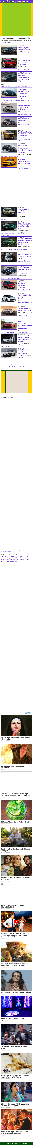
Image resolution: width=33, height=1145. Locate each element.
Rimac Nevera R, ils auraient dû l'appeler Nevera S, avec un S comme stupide (24, 77)
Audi (19, 53)
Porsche (3, 332)
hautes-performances (11, 86)
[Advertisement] (16, 19)
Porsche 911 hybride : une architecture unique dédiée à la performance (25, 325)
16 (12, 366)
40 (20, 366)
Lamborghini (4, 100)
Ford (19, 168)
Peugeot (19, 550)
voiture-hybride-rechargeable (12, 156)
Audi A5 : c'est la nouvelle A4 (23, 119)
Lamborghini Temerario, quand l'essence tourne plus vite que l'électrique (24, 93)
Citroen (20, 289)
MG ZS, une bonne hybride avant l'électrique (24, 62)
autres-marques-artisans (24, 260)
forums (17, 1143)
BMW (2, 233)
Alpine (19, 302)
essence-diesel (25, 124)
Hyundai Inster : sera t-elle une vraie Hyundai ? (25, 210)
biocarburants (27, 558)
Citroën (14, 550)
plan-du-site (9, 1143)
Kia (19, 357)
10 (22, 365)
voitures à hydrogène (16, 558)
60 (25, 365)
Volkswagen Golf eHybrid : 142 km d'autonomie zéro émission (24, 338)
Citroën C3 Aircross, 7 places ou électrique (24, 283)
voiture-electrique (22, 86)
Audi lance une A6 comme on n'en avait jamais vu (24, 107)
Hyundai (20, 218)
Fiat (19, 139)
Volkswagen (21, 345)
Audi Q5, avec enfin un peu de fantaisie (24, 48)
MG (19, 69)
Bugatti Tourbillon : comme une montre (25, 255)
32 (17, 366)
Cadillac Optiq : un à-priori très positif (24, 309)
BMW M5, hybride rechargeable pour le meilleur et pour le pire (24, 225)
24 (14, 366)
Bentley (3, 249)
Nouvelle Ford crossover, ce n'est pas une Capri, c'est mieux (24, 162)
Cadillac (20, 315)
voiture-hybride (25, 53)
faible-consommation (23, 141)
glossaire (24, 1143)
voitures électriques (20, 555)
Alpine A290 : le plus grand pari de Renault (24, 296)
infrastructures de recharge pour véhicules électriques (16, 559)
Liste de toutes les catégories (9, 561)
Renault (25, 550)
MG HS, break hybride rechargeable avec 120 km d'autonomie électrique (25, 148)
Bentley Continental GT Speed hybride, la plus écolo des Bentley (25, 241)
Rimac (2, 86)
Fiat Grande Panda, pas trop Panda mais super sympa (25, 133)
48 (23, 366)
